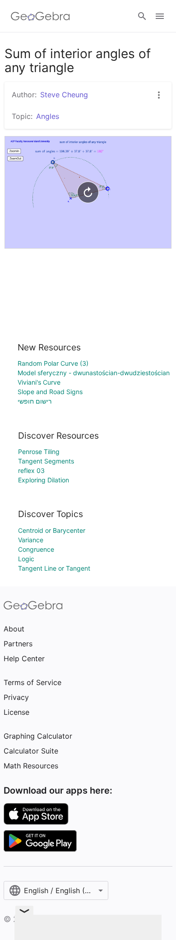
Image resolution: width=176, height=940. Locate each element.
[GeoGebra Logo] (40, 16)
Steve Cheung (64, 94)
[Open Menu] (159, 16)
